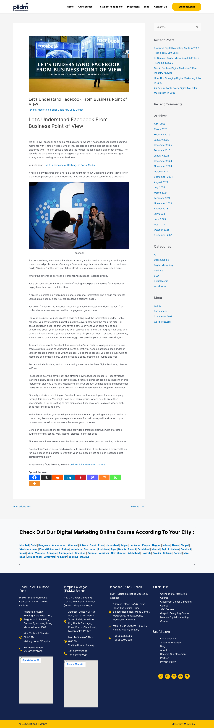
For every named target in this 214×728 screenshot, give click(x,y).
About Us (165, 650)
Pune (101, 545)
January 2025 (161, 155)
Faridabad (144, 549)
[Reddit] (57, 477)
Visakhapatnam (28, 549)
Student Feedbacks (111, 6)
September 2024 (163, 176)
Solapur (167, 553)
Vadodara (76, 549)
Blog (146, 6)
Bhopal (185, 545)
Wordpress (160, 286)
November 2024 (163, 166)
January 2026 (161, 139)
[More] (34, 483)
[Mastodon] (92, 477)
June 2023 (160, 219)
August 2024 (161, 182)
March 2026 (160, 129)
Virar (31, 553)
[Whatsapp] (115, 477)
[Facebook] (34, 477)
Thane (175, 545)
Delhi (34, 545)
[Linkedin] (69, 477)
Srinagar (52, 553)
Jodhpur (73, 556)
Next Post (137, 506)
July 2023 (159, 213)
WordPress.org (162, 321)
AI (155, 254)
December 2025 (163, 144)
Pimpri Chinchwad (49, 549)
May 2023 (159, 224)
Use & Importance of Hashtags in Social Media (69, 165)
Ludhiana (103, 549)
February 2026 (162, 134)
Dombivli (186, 549)
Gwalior (156, 553)
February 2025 (162, 150)
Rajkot (165, 549)
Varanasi (40, 553)
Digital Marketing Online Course (95, 532)
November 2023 (163, 203)
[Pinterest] (80, 477)
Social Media (57, 109)
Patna (65, 549)
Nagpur (156, 545)
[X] (46, 477)
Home (70, 6)
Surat (93, 545)
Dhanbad (80, 553)
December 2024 (163, 160)
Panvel (178, 553)
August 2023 (161, 208)
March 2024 (160, 192)
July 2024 (159, 187)
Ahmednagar (35, 556)
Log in (157, 305)
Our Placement (168, 638)
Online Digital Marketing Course (87, 464)
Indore (166, 545)
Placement (133, 6)
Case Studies (161, 259)
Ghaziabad (90, 549)
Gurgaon (92, 553)
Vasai (22, 553)
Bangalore (44, 545)
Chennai (73, 545)
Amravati (49, 556)
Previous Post (22, 506)
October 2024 (161, 171)
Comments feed (163, 316)
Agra (113, 549)
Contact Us (160, 6)
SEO (156, 275)
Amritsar (104, 553)
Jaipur (124, 545)
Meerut (155, 549)
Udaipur (84, 556)
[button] (93, 6)
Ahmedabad (59, 545)
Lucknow (135, 545)
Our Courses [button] (85, 6)
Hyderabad (112, 545)
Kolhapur (62, 556)
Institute (158, 270)
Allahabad (134, 553)
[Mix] (104, 477)
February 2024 (162, 198)
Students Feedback (171, 642)
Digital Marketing (39, 109)
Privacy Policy (168, 661)
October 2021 (161, 229)
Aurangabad (66, 553)
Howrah (146, 553)
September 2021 (163, 235)
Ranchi (132, 549)
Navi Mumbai (118, 553)
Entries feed (160, 311)
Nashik (122, 549)
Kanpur (146, 545)
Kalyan (175, 549)
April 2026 (159, 123)
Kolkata (84, 545)
